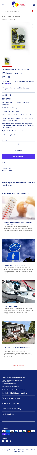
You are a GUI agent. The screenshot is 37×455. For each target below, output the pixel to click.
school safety (11, 126)
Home (3, 16)
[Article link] (18, 216)
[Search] (32, 11)
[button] (3, 5)
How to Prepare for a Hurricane (14, 265)
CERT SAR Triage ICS (14, 16)
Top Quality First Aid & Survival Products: (13, 131)
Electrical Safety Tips (11, 306)
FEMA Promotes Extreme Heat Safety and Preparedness (18, 223)
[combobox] (18, 11)
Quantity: (4, 140)
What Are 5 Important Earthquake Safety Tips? (17, 348)
